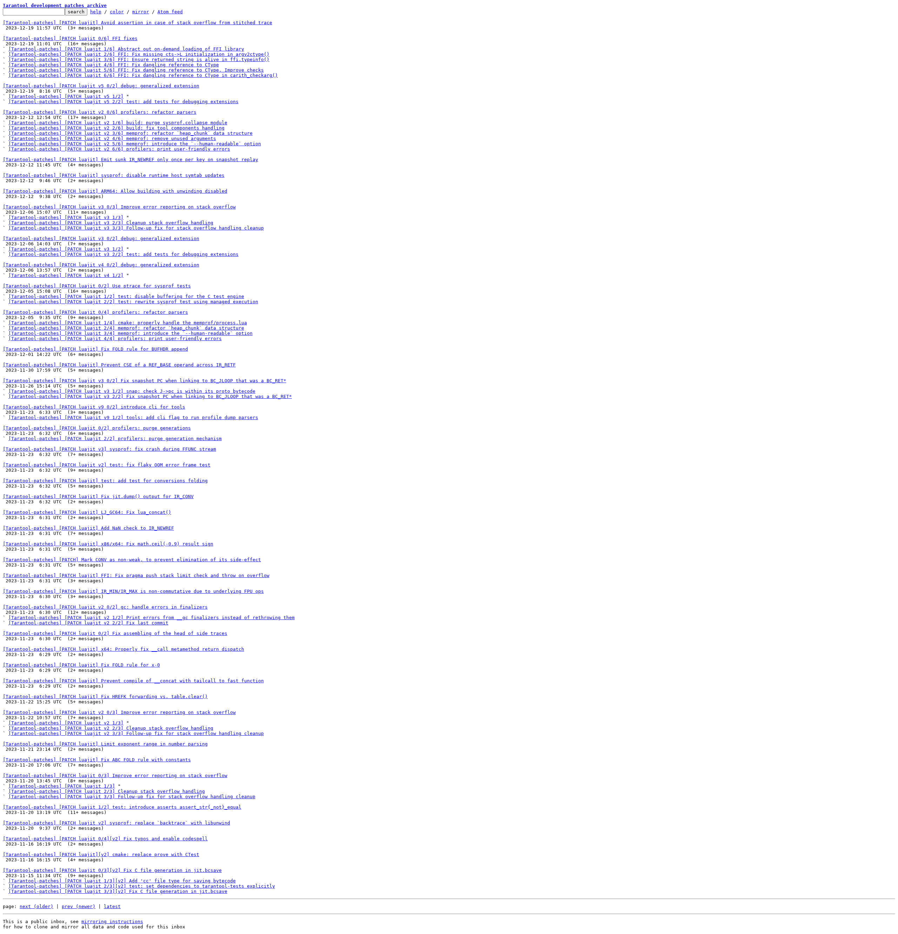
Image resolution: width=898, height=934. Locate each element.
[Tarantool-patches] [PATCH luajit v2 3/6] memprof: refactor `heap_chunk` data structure (130, 133)
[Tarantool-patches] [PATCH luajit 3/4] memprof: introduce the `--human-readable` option (130, 333)
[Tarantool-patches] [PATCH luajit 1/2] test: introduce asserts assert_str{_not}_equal (122, 807)
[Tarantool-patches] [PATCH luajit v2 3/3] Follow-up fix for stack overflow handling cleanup (136, 733)
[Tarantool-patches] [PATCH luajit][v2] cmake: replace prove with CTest (101, 854)
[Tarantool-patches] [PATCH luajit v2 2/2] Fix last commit (88, 622)
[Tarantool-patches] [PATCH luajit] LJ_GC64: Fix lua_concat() (87, 512)
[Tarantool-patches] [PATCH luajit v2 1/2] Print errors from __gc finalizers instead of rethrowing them (151, 617)
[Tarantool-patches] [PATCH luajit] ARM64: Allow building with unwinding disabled (115, 191)
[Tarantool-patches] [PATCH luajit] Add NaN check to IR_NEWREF (88, 528)
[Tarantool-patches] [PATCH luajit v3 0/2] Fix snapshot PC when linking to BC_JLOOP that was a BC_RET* (144, 380)
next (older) (36, 906)
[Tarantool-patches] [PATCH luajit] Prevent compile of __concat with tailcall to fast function (133, 680)
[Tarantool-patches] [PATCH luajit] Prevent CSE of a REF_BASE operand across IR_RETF (119, 364)
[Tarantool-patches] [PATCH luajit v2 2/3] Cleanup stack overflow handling (110, 728)
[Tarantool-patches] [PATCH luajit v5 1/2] (65, 96)
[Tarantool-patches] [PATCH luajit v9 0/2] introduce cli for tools (94, 407)
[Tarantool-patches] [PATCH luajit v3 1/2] (65, 249)
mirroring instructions (112, 921)
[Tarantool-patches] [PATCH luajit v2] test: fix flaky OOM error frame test (106, 465)
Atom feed (170, 11)
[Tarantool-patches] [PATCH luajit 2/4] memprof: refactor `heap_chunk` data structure (126, 328)
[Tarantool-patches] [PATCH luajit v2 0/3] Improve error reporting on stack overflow (119, 712)
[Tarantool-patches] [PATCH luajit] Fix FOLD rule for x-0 (81, 665)
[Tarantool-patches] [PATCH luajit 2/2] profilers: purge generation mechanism (115, 438)
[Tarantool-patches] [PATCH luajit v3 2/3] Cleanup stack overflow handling (110, 222)
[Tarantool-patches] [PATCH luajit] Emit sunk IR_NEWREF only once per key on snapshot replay (130, 159)
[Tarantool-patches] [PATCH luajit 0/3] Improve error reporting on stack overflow (115, 775)
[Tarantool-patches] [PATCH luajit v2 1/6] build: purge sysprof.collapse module (117, 122)
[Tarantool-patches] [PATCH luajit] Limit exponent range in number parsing (105, 744)
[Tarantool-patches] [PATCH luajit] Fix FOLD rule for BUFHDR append (95, 349)
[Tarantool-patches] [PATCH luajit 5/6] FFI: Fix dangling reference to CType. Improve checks (136, 70)
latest (112, 906)
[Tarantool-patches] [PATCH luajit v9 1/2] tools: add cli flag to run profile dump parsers (133, 417)
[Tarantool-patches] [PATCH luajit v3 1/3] (65, 217)
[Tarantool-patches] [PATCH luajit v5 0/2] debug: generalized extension (101, 85)
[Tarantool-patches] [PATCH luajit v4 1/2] (65, 275)
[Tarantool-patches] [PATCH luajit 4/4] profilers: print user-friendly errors (115, 338)
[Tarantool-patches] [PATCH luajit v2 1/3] (65, 723)
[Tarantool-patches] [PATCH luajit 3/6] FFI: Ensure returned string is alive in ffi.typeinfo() (138, 59)
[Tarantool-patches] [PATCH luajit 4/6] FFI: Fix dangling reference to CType (113, 64)
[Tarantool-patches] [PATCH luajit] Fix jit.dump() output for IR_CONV (98, 496)
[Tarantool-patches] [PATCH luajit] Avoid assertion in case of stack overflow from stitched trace (137, 22)
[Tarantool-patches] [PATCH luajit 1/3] (61, 786)
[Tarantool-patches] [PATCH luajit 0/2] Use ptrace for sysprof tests (97, 286)
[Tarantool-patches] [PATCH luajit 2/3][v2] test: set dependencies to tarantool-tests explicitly (141, 886)
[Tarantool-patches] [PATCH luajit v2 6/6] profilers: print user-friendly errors (119, 149)
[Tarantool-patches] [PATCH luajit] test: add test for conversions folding (105, 480)
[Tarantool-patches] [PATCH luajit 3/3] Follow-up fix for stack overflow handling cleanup (131, 796)
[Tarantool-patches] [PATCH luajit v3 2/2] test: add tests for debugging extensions (123, 254)
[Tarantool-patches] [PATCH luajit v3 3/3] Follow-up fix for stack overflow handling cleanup (136, 228)
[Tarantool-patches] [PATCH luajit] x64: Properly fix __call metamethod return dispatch (123, 649)
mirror (140, 11)
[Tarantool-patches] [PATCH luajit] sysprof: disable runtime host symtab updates (113, 175)
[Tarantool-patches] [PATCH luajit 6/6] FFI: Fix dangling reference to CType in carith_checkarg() (143, 75)
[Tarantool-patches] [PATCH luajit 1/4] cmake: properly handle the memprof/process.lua (127, 322)
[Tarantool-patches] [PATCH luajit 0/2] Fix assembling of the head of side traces (115, 633)
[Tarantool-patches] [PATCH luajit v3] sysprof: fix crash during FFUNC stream (109, 449)
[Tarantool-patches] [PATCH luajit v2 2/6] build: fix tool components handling (116, 128)
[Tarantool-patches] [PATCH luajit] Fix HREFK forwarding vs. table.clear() (105, 696)
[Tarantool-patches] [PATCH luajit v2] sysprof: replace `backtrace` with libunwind (116, 823)
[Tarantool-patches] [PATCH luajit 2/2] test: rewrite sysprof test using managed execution (133, 301)
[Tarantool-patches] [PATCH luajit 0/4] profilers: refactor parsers (95, 312)
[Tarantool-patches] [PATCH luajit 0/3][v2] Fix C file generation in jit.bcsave (112, 870)
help (95, 11)
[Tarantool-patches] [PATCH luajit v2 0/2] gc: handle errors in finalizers (105, 607)
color (117, 11)
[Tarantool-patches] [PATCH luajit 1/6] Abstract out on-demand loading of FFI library (126, 49)
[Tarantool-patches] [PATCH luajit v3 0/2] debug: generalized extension (101, 238)
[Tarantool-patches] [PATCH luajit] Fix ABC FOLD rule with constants (97, 759)
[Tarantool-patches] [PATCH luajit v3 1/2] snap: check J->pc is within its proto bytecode (131, 391)
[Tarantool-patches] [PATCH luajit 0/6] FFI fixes (70, 38)
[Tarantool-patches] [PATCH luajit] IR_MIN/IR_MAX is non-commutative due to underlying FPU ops (133, 591)
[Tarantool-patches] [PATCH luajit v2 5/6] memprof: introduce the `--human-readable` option (134, 143)
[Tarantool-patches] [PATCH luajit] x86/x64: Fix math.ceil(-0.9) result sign (108, 544)
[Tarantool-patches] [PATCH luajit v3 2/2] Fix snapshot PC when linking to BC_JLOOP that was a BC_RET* (150, 396)
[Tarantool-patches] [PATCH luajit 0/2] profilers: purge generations (97, 428)
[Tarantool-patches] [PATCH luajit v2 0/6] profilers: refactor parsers (99, 112)
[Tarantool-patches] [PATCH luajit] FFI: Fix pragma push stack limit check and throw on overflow (136, 575)
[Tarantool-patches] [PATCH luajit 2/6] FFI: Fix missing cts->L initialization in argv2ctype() (138, 54)
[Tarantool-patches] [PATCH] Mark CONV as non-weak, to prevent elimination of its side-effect (132, 559)
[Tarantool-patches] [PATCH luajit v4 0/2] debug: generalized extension (101, 264)
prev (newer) (78, 906)
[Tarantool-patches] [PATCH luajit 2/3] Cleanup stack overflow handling (106, 791)
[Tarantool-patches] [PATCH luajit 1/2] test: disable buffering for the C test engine (126, 296)
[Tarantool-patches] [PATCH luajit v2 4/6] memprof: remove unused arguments (112, 138)
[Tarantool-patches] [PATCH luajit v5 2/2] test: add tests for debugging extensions (123, 101)
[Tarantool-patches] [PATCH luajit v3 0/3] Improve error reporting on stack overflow (119, 207)
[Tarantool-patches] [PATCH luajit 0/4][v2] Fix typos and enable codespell (105, 838)
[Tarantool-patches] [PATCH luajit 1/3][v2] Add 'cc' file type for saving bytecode (122, 880)
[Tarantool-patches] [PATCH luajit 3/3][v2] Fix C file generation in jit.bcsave (117, 891)
